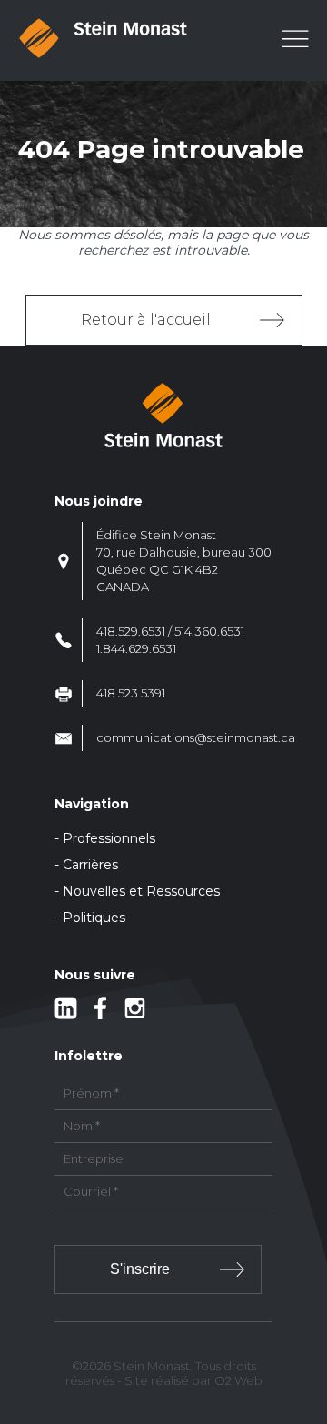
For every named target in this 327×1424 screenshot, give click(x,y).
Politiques (94, 917)
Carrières (90, 865)
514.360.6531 (209, 631)
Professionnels (109, 838)
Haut (307, 1303)
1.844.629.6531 (136, 648)
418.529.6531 (130, 631)
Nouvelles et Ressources (141, 891)
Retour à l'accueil (146, 319)
